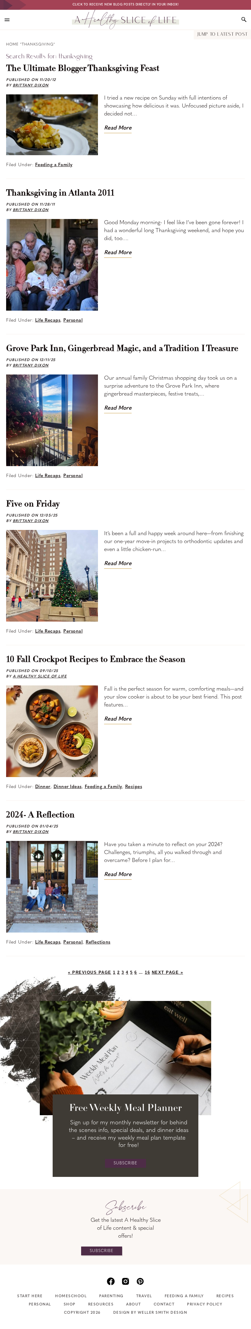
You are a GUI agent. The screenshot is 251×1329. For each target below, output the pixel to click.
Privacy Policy (204, 1304)
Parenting (111, 1296)
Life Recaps (48, 320)
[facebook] (110, 1281)
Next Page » (167, 972)
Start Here (30, 1296)
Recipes (133, 787)
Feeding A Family (184, 1296)
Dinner (43, 787)
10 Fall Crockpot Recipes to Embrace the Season (95, 659)
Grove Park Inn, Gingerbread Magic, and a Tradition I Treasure (122, 349)
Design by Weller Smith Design (150, 1313)
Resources (101, 1304)
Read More (118, 128)
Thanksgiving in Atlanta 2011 (60, 193)
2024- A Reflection (40, 815)
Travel (144, 1296)
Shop (70, 1304)
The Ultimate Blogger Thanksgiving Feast (82, 68)
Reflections (98, 942)
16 (147, 972)
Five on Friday (33, 504)
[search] (244, 20)
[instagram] (125, 1281)
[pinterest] (140, 1281)
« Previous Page (89, 972)
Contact (164, 1304)
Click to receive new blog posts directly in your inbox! (126, 4)
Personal (73, 320)
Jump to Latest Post (222, 34)
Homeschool (71, 1296)
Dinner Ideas (68, 787)
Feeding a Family (54, 165)
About (133, 1304)
